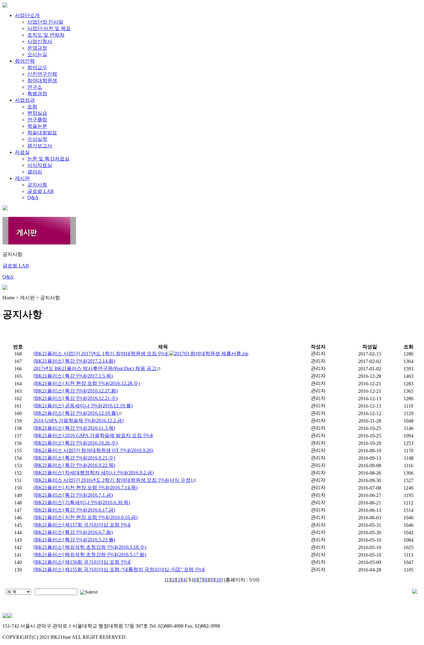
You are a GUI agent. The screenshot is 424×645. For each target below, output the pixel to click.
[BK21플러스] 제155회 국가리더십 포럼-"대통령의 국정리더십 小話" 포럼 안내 (119, 569)
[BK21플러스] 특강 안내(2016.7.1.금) (73, 495)
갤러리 (34, 171)
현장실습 (37, 113)
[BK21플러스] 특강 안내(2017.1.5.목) (73, 375)
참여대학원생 (42, 80)
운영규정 (37, 48)
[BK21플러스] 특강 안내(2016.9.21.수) (74, 457)
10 (218, 579)
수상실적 (37, 139)
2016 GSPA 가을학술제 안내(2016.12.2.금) (79, 420)
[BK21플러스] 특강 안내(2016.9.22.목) (74, 465)
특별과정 (37, 93)
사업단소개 (27, 15)
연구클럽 (37, 119)
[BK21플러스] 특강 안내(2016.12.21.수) (76, 398)
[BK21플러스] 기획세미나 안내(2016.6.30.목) (82, 502)
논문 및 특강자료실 (48, 158)
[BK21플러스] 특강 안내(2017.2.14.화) (74, 361)
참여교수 (37, 67)
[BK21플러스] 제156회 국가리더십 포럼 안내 (82, 562)
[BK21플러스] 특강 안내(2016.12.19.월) (76, 413)
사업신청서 (39, 41)
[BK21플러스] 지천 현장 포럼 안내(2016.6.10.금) (86, 517)
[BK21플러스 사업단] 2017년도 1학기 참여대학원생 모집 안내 (101, 353)
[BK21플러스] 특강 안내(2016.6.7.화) (73, 532)
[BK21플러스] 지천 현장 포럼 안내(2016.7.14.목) (86, 487)
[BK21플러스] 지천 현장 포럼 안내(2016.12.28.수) (87, 383)
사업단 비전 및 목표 (49, 28)
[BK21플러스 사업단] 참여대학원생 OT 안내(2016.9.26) (93, 450)
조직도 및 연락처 (46, 35)
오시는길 (37, 54)
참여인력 (25, 61)
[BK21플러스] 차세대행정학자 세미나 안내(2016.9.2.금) (94, 472)
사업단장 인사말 (45, 22)
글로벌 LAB (40, 191)
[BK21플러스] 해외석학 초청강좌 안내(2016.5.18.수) (90, 547)
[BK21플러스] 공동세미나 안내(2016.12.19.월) (83, 405)
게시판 (22, 178)
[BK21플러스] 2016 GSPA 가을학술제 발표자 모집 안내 (93, 435)
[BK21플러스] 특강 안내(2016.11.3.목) (74, 428)
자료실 (22, 152)
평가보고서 (39, 145)
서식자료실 (39, 165)
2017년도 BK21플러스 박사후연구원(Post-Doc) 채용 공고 (96, 368)
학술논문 (37, 126)
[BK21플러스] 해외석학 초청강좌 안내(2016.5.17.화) (90, 554)
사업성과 (25, 100)
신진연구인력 (42, 74)
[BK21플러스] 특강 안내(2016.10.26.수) (76, 443)
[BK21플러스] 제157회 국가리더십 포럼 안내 (82, 524)
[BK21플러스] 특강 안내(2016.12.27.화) (76, 390)
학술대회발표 (42, 132)
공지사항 (37, 184)
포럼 (32, 106)
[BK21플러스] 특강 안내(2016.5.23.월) (74, 539)
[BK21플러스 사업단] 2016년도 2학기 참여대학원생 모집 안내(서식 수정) (113, 480)
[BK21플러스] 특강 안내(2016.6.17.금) (74, 510)
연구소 (34, 87)
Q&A (32, 197)
